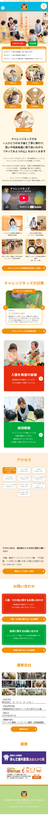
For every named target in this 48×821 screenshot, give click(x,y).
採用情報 (33, 43)
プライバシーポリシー (25, 803)
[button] (5, 307)
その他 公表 (39, 800)
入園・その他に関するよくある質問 (24, 619)
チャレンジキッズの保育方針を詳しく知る (24, 268)
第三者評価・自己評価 (12, 800)
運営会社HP (24, 729)
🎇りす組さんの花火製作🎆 (20, 313)
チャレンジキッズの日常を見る (24, 331)
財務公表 (25, 800)
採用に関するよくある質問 (24, 650)
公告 (31, 800)
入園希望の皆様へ (18, 43)
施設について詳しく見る (24, 571)
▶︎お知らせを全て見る (37, 48)
